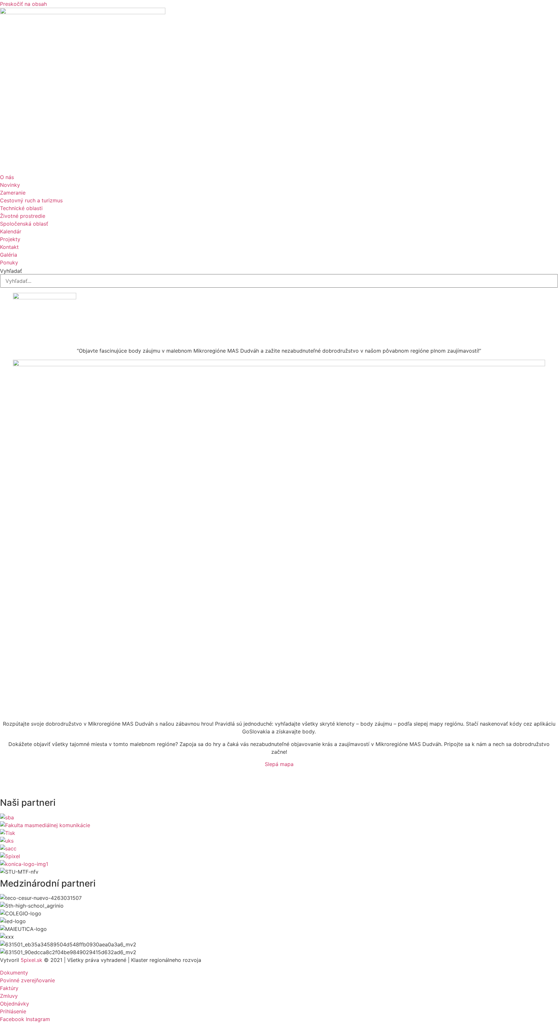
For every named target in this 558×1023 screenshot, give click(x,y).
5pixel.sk (31, 960)
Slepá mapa (279, 764)
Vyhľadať (11, 270)
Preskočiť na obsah (23, 4)
